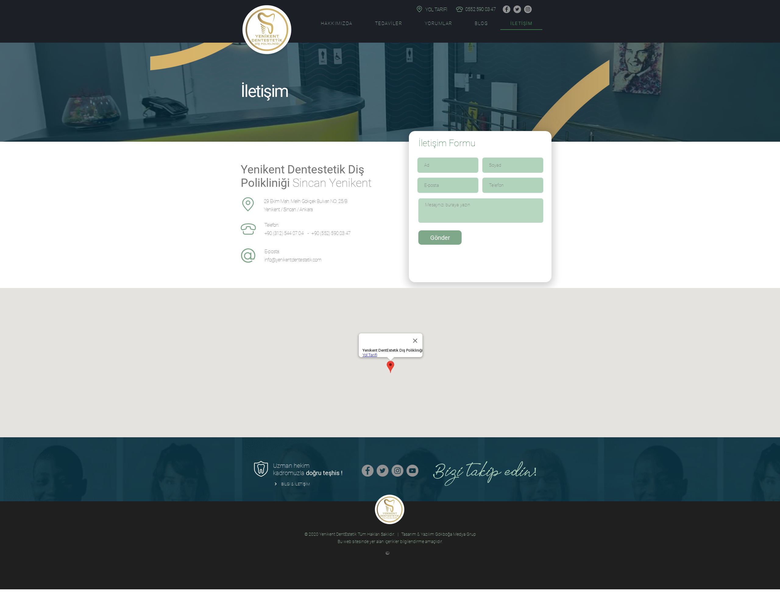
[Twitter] (517, 9)
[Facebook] (506, 9)
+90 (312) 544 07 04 (284, 233)
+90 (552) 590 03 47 (330, 233)
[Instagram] (528, 9)
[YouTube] (412, 471)
